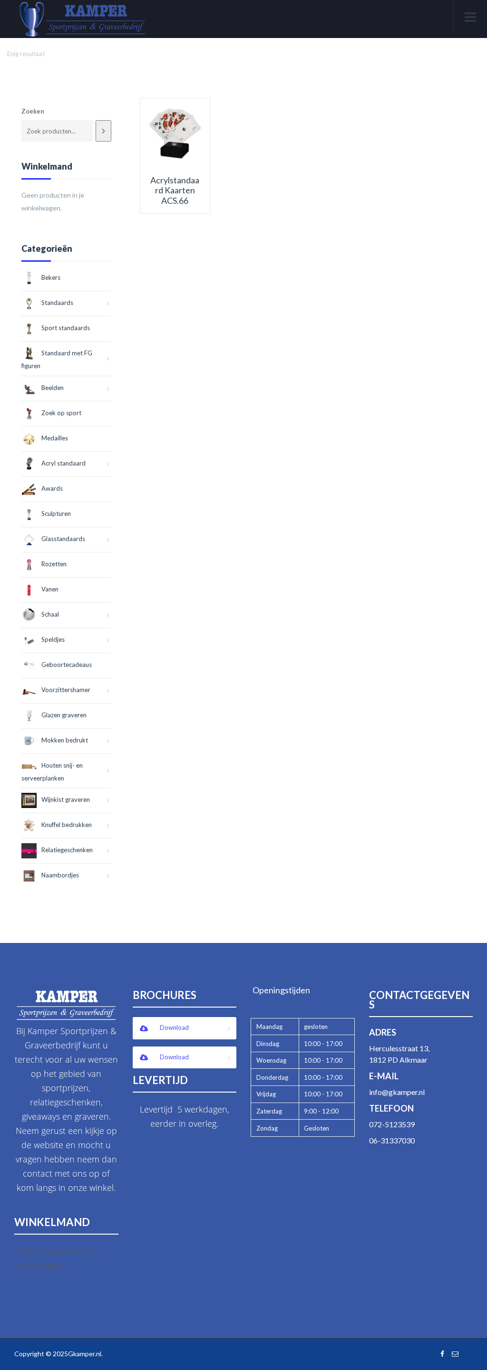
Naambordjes (60, 875)
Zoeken (32, 111)
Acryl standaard (63, 463)
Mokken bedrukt (64, 740)
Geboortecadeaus (66, 664)
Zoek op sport (61, 413)
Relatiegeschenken (67, 850)
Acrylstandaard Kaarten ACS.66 (174, 190)
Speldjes (53, 639)
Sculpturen (56, 513)
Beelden (52, 387)
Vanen (49, 589)
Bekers (50, 277)
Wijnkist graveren (65, 799)
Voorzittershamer (65, 690)
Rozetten (54, 564)
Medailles (54, 438)
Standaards (57, 302)
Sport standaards (65, 328)
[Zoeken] (103, 131)
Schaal (50, 614)
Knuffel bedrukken (66, 824)
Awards (52, 488)
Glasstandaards (63, 538)
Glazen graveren (64, 715)
